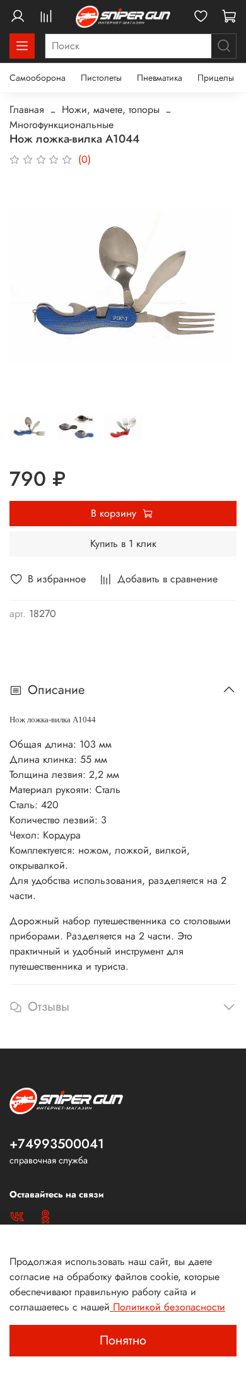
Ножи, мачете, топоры (111, 109)
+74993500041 (56, 1143)
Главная (26, 109)
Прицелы (215, 77)
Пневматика (159, 77)
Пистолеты (101, 77)
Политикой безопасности (167, 1307)
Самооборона (37, 77)
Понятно (123, 1340)
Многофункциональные (61, 124)
